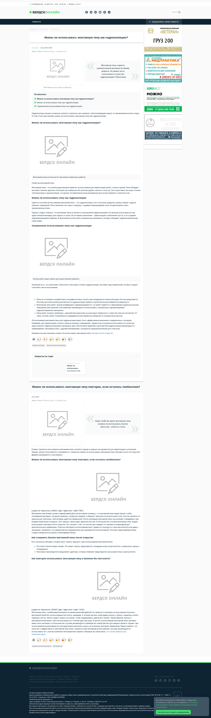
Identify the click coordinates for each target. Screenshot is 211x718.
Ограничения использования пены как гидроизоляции (59, 106)
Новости (36, 21)
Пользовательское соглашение (58, 676)
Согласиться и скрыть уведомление (173, 712)
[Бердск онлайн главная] (43, 668)
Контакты (40, 676)
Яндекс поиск (61, 682)
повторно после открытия (102, 333)
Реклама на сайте (64, 679)
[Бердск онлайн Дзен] (104, 12)
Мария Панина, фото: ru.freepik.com (52, 51)
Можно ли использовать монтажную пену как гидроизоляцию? (65, 99)
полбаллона (57, 646)
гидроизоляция (38, 345)
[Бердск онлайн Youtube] (100, 12)
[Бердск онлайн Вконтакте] (91, 12)
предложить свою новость (165, 21)
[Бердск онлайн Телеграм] (95, 12)
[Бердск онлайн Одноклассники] (86, 12)
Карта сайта (73, 682)
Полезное (35, 48)
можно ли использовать (56, 345)
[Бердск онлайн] (44, 12)
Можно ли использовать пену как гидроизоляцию (57, 103)
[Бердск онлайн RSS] (109, 12)
